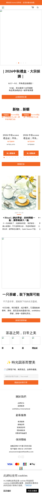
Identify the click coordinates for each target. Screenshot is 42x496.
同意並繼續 (32, 491)
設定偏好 (7, 491)
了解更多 (28, 485)
